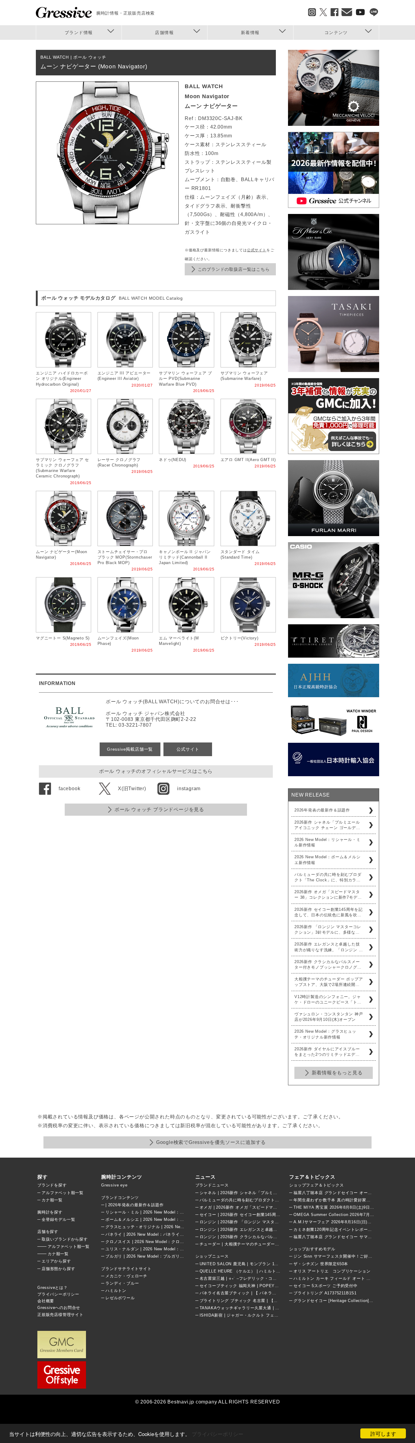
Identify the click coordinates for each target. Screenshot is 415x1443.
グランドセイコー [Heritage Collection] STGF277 (341, 1300)
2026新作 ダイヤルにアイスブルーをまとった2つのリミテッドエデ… (327, 1052)
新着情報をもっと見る (337, 1072)
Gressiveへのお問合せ (58, 1307)
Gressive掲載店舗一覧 (130, 749)
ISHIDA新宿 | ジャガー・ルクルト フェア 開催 (244, 1315)
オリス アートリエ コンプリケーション (331, 1271)
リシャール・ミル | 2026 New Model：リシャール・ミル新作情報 (167, 1212)
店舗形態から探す (58, 1268)
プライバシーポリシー (217, 1434)
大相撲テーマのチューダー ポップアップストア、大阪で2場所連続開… (328, 982)
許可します (383, 1433)
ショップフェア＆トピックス (316, 1185)
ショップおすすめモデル (312, 1249)
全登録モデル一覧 (58, 1219)
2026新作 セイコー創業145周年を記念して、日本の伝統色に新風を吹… (328, 912)
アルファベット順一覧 (63, 1192)
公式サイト (256, 250)
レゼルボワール (120, 1298)
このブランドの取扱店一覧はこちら (234, 269)
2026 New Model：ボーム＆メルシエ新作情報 (327, 860)
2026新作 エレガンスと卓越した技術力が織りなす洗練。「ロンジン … (328, 947)
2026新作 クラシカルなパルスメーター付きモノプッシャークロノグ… (328, 964)
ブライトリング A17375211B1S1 (325, 1293)
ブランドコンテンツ (120, 1197)
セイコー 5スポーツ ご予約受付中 (325, 1285)
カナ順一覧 (52, 1200)
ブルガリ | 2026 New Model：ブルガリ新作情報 (151, 1256)
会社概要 (45, 1301)
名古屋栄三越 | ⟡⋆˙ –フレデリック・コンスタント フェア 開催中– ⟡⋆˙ (267, 1278)
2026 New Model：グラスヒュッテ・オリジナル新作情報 (325, 1034)
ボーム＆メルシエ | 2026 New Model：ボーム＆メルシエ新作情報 (167, 1219)
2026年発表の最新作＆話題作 (322, 810)
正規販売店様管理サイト (60, 1314)
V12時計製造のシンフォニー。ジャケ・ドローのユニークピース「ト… (328, 999)
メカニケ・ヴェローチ (126, 1276)
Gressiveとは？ (52, 1287)
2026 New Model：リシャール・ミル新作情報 (327, 842)
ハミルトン (115, 1290)
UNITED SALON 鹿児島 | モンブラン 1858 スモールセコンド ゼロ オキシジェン (276, 1264)
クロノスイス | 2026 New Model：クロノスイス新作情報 (159, 1241)
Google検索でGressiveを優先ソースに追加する (211, 1142)
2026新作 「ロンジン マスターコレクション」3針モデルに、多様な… (327, 930)
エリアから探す (56, 1261)
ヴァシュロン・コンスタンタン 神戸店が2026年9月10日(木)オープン (328, 1017)
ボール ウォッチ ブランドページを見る (159, 809)
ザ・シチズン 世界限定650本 (320, 1264)
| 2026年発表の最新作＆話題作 (134, 1205)
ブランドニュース (212, 1185)
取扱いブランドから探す (65, 1239)
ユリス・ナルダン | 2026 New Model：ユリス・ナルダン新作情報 (167, 1249)
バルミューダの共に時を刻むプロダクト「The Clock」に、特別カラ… (328, 877)
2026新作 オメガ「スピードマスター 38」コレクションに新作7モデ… (328, 895)
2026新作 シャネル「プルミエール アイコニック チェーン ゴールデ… (327, 825)
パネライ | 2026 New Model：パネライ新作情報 (151, 1234)
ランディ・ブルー (122, 1283)
